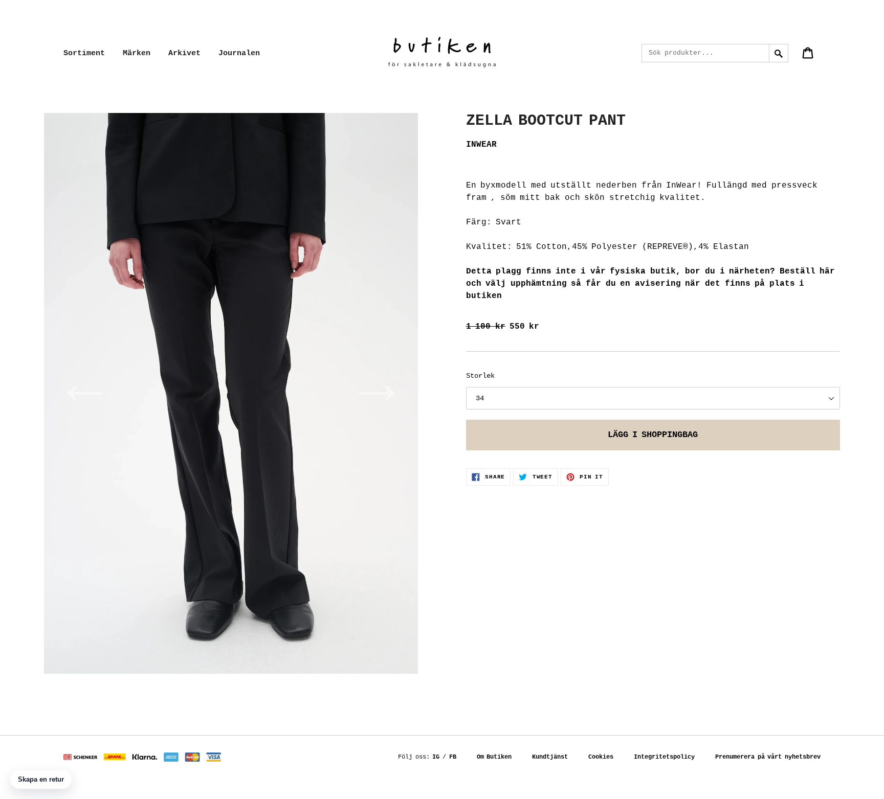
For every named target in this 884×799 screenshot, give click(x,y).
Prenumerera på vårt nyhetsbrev (768, 757)
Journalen (239, 53)
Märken (136, 53)
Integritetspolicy (664, 757)
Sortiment (84, 53)
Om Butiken (494, 757)
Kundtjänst (550, 757)
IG (435, 757)
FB (452, 757)
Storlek (480, 375)
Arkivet (184, 53)
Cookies (600, 757)
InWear (481, 144)
